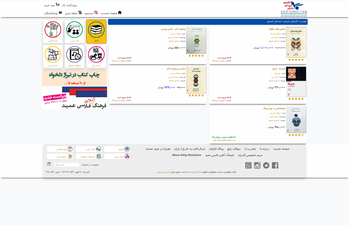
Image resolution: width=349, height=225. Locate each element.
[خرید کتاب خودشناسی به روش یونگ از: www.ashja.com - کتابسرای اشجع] (296, 120)
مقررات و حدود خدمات (157, 149)
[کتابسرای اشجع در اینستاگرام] (257, 166)
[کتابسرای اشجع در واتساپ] (248, 166)
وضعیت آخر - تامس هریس (173, 28)
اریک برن (274, 37)
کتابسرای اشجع (193, 171)
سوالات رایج (234, 149)
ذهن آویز (277, 73)
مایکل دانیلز (274, 116)
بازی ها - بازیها (278, 68)
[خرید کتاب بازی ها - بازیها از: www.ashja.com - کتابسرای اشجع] (296, 82)
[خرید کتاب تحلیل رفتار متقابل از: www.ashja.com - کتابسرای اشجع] (296, 43)
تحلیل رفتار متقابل (277, 28)
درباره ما (264, 149)
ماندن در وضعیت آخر (176, 68)
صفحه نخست (281, 149)
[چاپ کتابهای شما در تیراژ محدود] (74, 78)
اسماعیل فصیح (274, 40)
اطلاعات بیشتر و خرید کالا (221, 59)
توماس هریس (173, 37)
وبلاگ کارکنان (216, 149)
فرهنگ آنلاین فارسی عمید (219, 155)
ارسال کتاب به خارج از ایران (189, 149)
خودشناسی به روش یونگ (274, 108)
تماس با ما (250, 149)
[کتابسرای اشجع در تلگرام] (266, 166)
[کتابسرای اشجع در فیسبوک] (275, 166)
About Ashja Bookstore (186, 155)
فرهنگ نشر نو (276, 33)
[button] (69, 5)
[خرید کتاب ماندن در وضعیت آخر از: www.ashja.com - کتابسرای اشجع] (196, 81)
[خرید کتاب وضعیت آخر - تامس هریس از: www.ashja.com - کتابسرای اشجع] (196, 41)
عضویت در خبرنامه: (90, 164)
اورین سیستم (163, 171)
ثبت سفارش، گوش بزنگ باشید (223, 138)
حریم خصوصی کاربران (250, 155)
